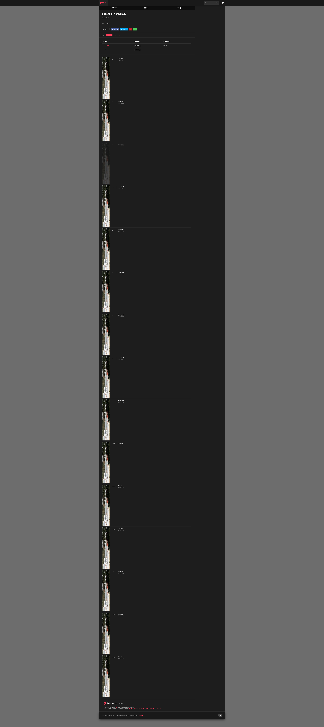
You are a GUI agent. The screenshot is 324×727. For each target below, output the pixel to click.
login (116, 707)
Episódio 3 (121, 144)
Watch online (117, 35)
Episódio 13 (121, 571)
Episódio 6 (121, 272)
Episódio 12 (121, 528)
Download (109, 35)
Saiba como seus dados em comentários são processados (145, 708)
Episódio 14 (121, 614)
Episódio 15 (121, 657)
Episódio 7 (121, 315)
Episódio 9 (121, 400)
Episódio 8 (121, 357)
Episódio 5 (121, 229)
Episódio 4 (121, 187)
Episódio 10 (121, 443)
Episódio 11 (121, 486)
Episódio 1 (121, 58)
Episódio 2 (121, 101)
